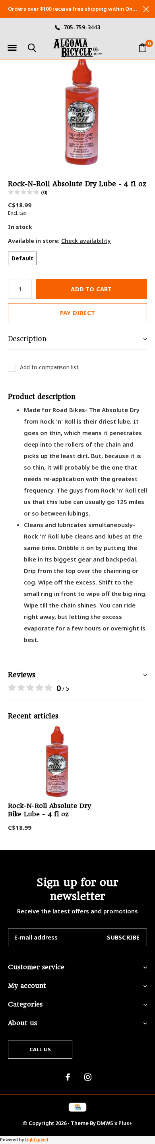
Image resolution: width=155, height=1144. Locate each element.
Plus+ (125, 1123)
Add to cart (91, 289)
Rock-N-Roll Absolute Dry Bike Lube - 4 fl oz (49, 810)
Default (22, 258)
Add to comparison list (49, 367)
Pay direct (77, 313)
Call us (40, 1049)
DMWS (105, 1123)
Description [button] (27, 339)
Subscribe (123, 937)
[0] (142, 47)
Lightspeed (36, 1139)
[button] (12, 47)
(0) (44, 192)
